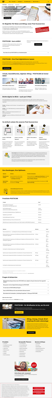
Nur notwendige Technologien (38, 390)
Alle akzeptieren (38, 393)
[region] (26, 390)
